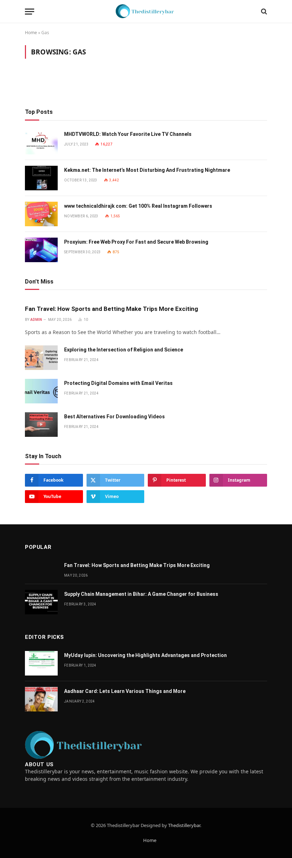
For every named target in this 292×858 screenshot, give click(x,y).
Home (31, 33)
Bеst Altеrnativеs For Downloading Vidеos (114, 416)
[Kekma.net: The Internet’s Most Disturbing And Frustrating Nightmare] (41, 178)
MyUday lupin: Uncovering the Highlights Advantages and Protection (145, 655)
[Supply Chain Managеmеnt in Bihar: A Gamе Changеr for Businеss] (41, 602)
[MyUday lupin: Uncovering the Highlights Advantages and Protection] (41, 663)
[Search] (263, 12)
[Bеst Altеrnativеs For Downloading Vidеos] (41, 424)
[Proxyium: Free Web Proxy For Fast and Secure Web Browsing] (41, 250)
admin (36, 320)
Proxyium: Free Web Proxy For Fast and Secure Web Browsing (136, 242)
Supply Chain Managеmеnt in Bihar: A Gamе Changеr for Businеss (141, 594)
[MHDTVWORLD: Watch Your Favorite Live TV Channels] (41, 142)
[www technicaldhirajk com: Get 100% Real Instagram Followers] (41, 214)
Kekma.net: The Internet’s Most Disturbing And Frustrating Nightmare (147, 170)
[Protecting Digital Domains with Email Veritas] (41, 391)
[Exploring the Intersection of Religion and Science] (41, 357)
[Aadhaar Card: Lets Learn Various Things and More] (41, 699)
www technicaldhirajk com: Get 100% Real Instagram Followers (138, 206)
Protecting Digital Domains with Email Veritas (118, 383)
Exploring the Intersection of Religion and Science (123, 350)
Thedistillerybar (184, 825)
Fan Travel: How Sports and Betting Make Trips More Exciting (111, 308)
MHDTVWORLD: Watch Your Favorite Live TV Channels (128, 134)
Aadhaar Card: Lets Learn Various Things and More (125, 691)
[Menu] (29, 12)
